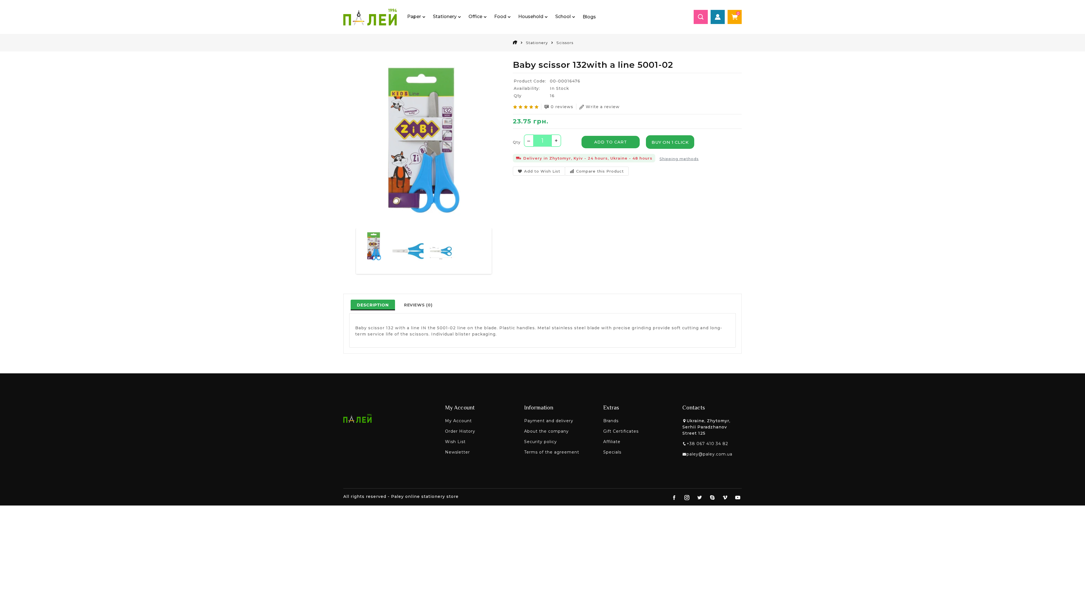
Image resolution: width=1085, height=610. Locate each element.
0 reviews (562, 106)
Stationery (537, 42)
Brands (611, 420)
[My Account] (718, 17)
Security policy (540, 441)
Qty (516, 142)
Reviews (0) (418, 305)
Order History (460, 431)
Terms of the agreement (551, 452)
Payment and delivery (548, 420)
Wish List (455, 441)
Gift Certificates (621, 431)
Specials (612, 452)
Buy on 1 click (670, 142)
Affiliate (611, 441)
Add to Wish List (542, 171)
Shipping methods (679, 158)
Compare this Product (600, 171)
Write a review (603, 106)
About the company (546, 431)
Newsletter (457, 452)
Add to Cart (610, 142)
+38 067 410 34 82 (707, 443)
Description (373, 305)
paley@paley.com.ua (709, 454)
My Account (458, 420)
